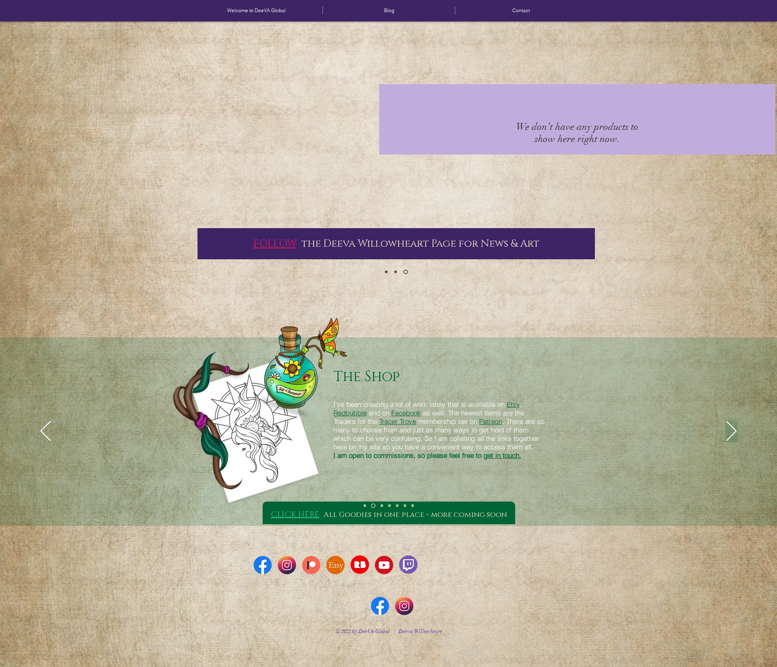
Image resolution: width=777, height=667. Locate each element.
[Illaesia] (387, 272)
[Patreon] (381, 506)
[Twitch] (412, 505)
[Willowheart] (406, 272)
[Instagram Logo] (287, 565)
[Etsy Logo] (335, 565)
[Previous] (208, 171)
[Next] (583, 171)
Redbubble (350, 413)
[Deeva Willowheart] (364, 505)
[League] (397, 272)
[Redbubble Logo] (360, 565)
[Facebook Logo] (263, 565)
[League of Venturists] (389, 505)
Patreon (490, 421)
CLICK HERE (295, 514)
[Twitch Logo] (408, 565)
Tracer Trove (397, 421)
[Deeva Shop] (372, 505)
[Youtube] (397, 505)
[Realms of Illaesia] (404, 505)
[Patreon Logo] (311, 565)
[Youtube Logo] (384, 565)
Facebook (406, 413)
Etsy (513, 404)
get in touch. (502, 455)
